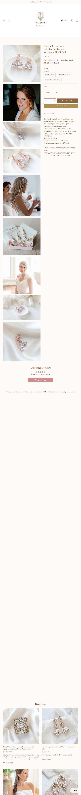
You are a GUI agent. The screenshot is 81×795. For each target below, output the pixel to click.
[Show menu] (4, 20)
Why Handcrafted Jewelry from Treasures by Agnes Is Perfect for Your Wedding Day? (19, 748)
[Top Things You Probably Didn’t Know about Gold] (60, 726)
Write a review (40, 380)
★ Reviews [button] (79, 399)
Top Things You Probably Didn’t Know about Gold (59, 748)
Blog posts (40, 704)
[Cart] (76, 20)
